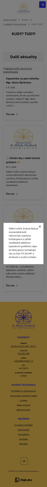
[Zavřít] (39, 226)
